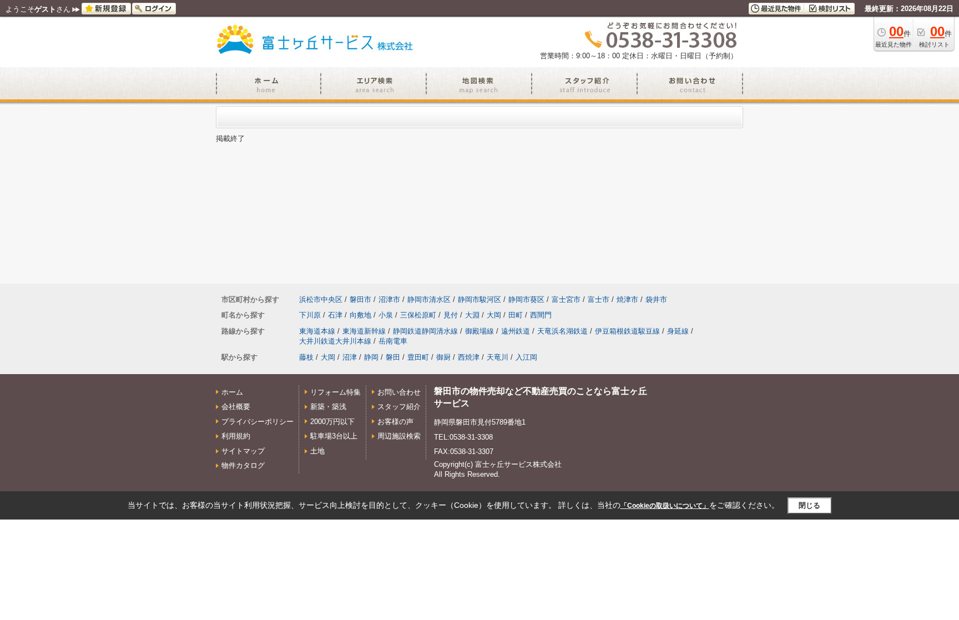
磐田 (393, 357)
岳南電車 (392, 341)
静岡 (371, 357)
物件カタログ (243, 465)
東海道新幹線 (364, 331)
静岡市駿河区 (479, 299)
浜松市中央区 (320, 299)
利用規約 (235, 436)
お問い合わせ (399, 392)
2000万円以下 (332, 421)
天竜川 (497, 357)
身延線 (678, 331)
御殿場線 (479, 331)
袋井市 (656, 299)
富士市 (598, 299)
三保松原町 (418, 315)
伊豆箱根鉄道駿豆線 (627, 331)
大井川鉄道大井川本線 (335, 341)
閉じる (809, 505)
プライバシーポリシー (257, 421)
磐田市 (360, 299)
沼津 (349, 357)
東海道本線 (317, 331)
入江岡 (526, 357)
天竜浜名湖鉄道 (562, 331)
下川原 (310, 315)
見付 (450, 315)
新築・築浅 (328, 406)
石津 (335, 315)
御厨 (443, 357)
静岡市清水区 (429, 299)
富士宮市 (566, 299)
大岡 (494, 315)
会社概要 (235, 406)
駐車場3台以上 (333, 436)
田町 (515, 315)
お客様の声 (395, 421)
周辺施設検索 (399, 436)
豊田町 (418, 357)
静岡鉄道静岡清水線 (425, 331)
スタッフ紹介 (399, 406)
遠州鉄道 (515, 331)
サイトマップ (243, 451)
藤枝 (306, 357)
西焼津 (469, 357)
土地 (317, 451)
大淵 (472, 315)
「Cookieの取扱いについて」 (664, 506)
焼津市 (627, 299)
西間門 (541, 315)
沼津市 (389, 299)
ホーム (232, 392)
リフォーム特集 (335, 392)
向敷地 (360, 315)
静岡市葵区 (526, 299)
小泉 (385, 315)
